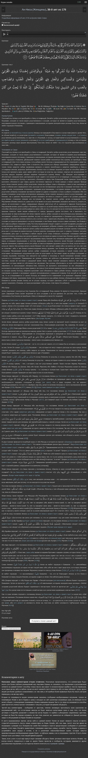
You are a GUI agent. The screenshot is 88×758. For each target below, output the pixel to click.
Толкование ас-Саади (9, 150)
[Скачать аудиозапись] (85, 32)
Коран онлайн (6, 2)
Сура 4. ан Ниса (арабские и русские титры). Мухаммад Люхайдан (43, 669)
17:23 (69, 331)
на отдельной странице (55, 743)
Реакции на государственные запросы (34, 752)
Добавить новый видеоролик (11, 628)
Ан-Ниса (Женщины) (34, 9)
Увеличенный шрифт (11, 25)
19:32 (78, 590)
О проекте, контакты (44, 749)
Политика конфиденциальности (56, 752)
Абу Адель (5, 130)
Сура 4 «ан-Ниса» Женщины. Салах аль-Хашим (27, 649)
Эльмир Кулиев (7, 116)
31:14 (43, 328)
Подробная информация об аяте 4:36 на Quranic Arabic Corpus (24, 18)
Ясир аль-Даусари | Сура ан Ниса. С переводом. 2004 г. (58, 649)
